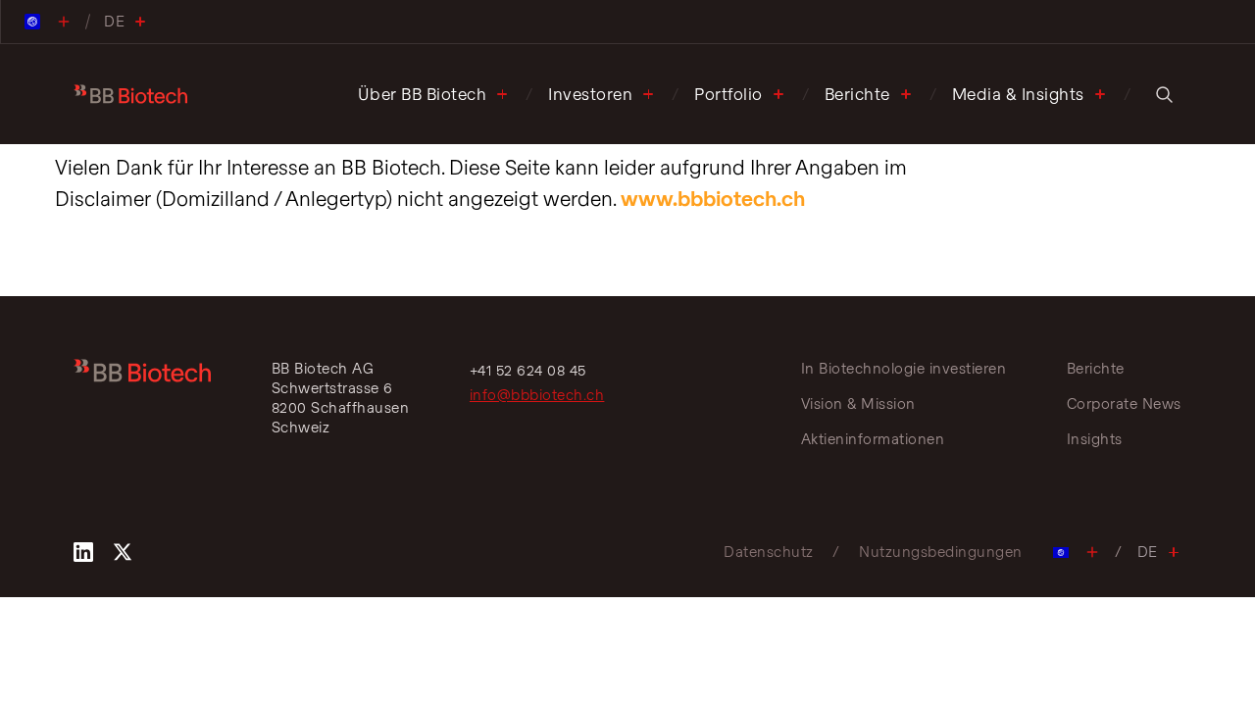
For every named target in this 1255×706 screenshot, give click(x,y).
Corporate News (1124, 403)
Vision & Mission (858, 403)
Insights (1095, 438)
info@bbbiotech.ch (537, 394)
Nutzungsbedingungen (941, 551)
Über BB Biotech (422, 94)
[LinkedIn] (83, 552)
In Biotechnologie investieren (904, 368)
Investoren (590, 94)
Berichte (857, 94)
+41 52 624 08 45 (528, 370)
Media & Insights (1018, 94)
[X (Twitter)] (122, 552)
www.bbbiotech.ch (713, 198)
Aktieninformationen (873, 438)
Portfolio (728, 94)
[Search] (1163, 94)
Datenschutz (769, 551)
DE (1147, 551)
